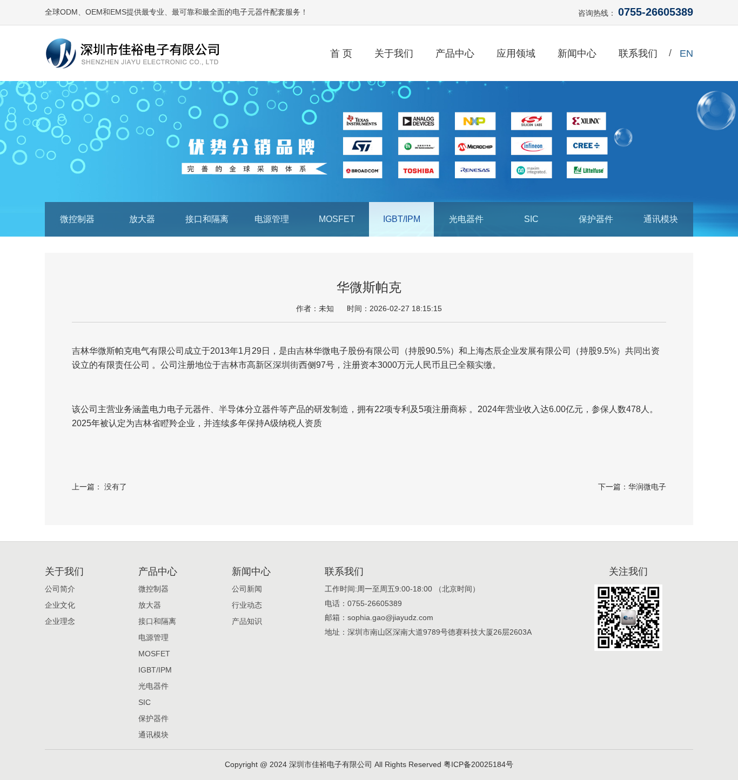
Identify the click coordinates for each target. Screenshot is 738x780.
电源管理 (271, 219)
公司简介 (60, 588)
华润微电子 (647, 486)
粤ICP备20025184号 (478, 764)
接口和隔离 (207, 219)
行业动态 (247, 605)
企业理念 (60, 621)
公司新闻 (247, 588)
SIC (531, 219)
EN (686, 53)
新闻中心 (577, 53)
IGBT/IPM (401, 219)
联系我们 (638, 53)
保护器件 (596, 219)
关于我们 (393, 53)
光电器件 (466, 219)
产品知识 (247, 621)
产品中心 (454, 53)
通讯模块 (660, 219)
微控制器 (77, 219)
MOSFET (337, 219)
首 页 (341, 53)
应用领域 (516, 53)
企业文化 (60, 605)
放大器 (142, 219)
